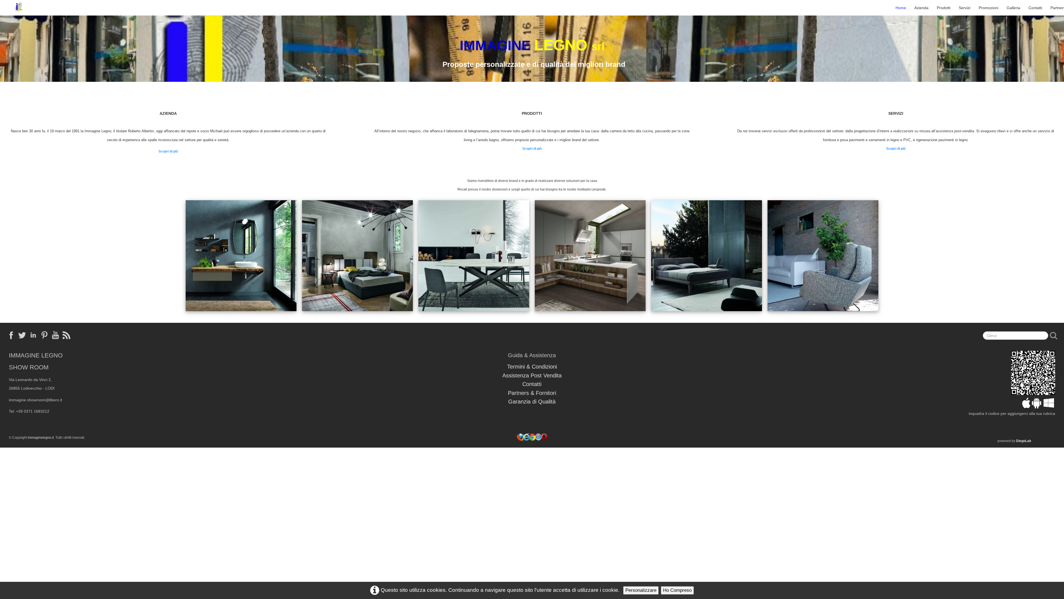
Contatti (1035, 8)
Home (901, 8)
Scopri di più (168, 151)
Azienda (921, 8)
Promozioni (988, 8)
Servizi (964, 8)
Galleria (1013, 8)
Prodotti (943, 8)
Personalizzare (640, 590)
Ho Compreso (677, 590)
